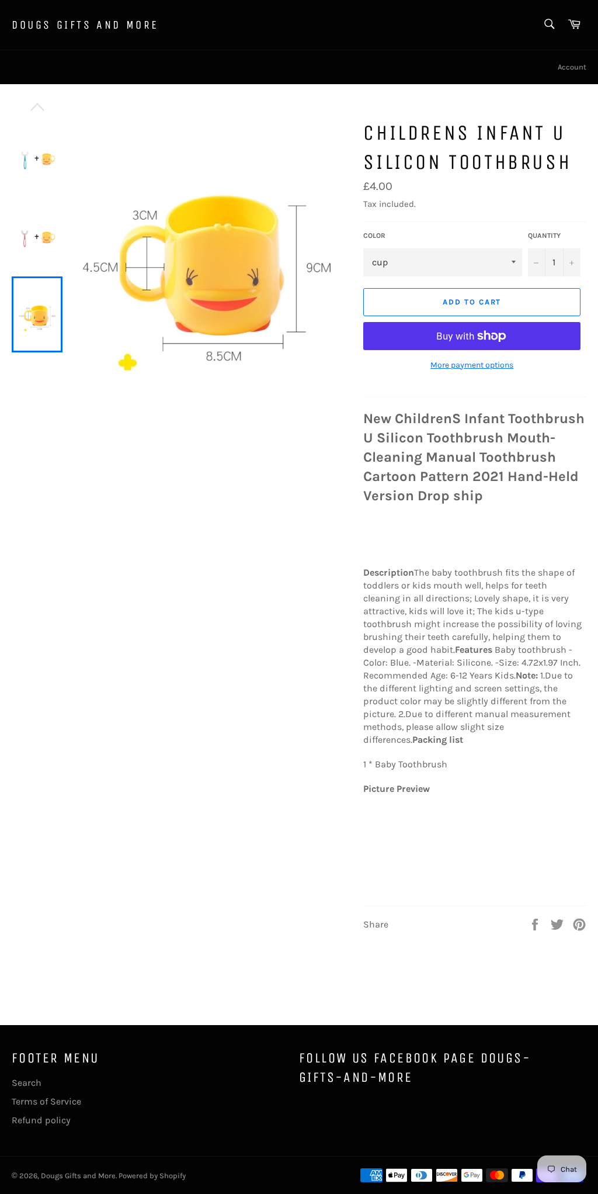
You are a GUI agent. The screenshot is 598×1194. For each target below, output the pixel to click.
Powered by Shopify (152, 1175)
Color (374, 235)
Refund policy (41, 1120)
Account (572, 67)
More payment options (471, 365)
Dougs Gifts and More (85, 25)
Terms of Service (46, 1101)
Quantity (544, 235)
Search (26, 1082)
